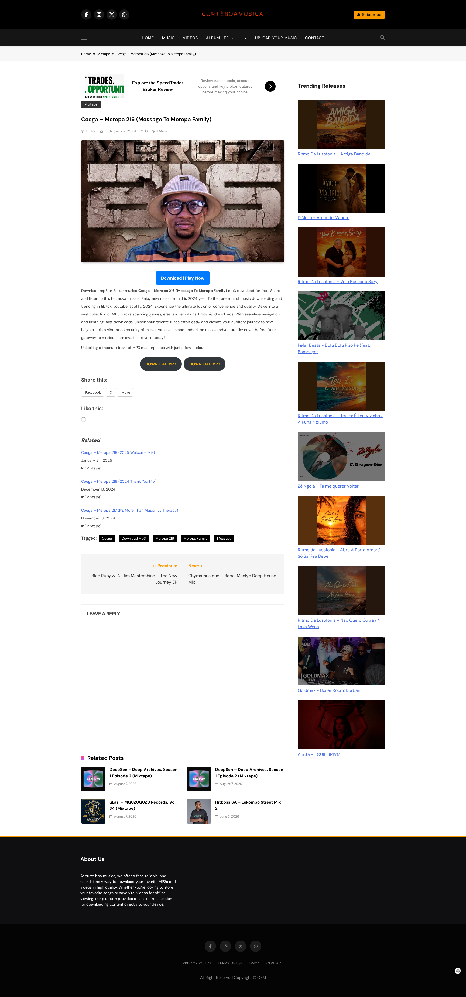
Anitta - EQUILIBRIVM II (321, 754)
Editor (91, 131)
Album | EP (217, 37)
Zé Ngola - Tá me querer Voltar (328, 486)
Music (168, 37)
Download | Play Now (182, 278)
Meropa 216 (165, 538)
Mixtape (91, 104)
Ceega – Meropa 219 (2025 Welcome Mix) (118, 452)
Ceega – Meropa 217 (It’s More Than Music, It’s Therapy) (129, 510)
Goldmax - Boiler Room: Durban (329, 690)
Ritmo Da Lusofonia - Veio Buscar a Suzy (338, 281)
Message (224, 538)
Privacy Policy (197, 963)
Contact (314, 37)
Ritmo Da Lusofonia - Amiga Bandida (334, 154)
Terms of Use (230, 963)
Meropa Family (195, 538)
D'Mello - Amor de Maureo (324, 217)
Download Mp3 (134, 538)
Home (148, 37)
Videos (190, 37)
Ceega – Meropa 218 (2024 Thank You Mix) (118, 481)
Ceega (107, 538)
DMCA (254, 963)
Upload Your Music (276, 37)
